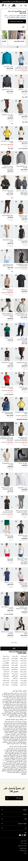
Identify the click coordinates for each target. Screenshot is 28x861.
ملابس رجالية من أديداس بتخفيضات (14, 667)
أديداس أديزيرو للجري (5, 682)
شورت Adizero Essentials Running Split (21, 609)
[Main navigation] (25, 5)
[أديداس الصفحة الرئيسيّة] (14, 5)
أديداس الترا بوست (5, 674)
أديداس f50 (15, 674)
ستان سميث (23, 665)
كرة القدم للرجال (14, 669)
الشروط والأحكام (23, 850)
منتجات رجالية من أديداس (5, 685)
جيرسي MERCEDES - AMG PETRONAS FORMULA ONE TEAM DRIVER (6, 439)
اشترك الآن (18, 798)
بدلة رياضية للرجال (22, 667)
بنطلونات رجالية (5, 663)
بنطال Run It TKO (23, 463)
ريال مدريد (15, 656)
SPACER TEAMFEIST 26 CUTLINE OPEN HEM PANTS (7, 315)
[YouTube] (20, 835)
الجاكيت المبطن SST (8, 66)
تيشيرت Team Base (22, 487)
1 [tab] (17, 46)
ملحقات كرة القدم (14, 682)
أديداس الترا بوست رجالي (5, 669)
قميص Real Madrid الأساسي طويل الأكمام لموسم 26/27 (22, 560)
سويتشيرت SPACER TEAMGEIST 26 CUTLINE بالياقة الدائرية (7, 168)
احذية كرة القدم (14, 660)
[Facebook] (25, 835)
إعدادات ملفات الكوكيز (22, 845)
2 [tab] (15, 46)
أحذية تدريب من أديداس (22, 663)
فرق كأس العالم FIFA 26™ (14, 685)
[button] (21, 53)
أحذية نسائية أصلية (22, 678)
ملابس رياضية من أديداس (22, 671)
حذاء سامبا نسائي (22, 660)
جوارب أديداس (5, 667)
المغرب (24, 843)
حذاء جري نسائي (5, 678)
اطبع (25, 853)
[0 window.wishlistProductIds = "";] (21, 5)
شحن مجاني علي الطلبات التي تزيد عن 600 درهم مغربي (14, 1)
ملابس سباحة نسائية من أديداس (22, 658)
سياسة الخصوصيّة (23, 848)
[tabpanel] (14, 350)
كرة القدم (15, 678)
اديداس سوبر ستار (22, 674)
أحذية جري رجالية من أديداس (5, 660)
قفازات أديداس (22, 676)
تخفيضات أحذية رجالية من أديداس (14, 671)
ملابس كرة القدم (14, 665)
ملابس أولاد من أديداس (5, 676)
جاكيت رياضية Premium (7, 89)
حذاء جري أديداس (5, 656)
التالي (13, 648)
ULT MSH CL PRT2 (8, 338)
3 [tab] (13, 46)
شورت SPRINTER (23, 387)
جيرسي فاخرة (24, 289)
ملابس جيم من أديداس (22, 680)
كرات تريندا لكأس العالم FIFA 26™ (14, 680)
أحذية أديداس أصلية (22, 656)
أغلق (23, 26)
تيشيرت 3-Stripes (22, 89)
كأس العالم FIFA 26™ (14, 676)
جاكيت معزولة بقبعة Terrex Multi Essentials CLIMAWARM (20, 439)
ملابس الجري (5, 665)
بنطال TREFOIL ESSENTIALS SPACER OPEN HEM (22, 340)
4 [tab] (10, 46)
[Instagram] (22, 835)
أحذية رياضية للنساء (5, 658)
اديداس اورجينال (22, 669)
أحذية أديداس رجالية (5, 671)
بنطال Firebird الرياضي (7, 215)
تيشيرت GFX (10, 558)
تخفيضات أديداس (14, 658)
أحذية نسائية (6, 680)
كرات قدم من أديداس (22, 685)
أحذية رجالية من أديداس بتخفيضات (14, 663)
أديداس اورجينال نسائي (22, 682)
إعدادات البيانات (23, 840)
